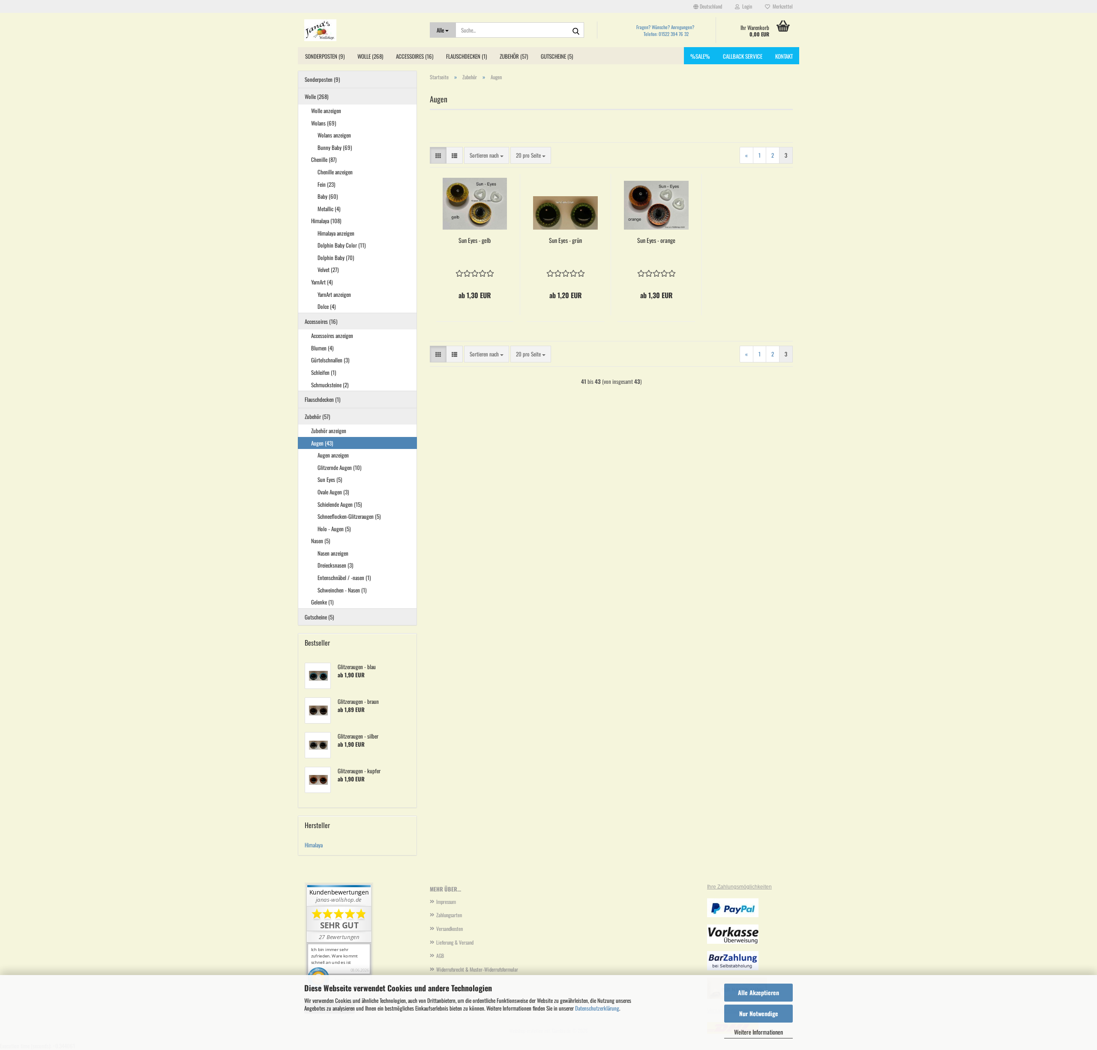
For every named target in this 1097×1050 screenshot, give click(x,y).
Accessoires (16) (414, 56)
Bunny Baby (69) (335, 147)
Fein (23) (326, 184)
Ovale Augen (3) (333, 492)
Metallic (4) (329, 208)
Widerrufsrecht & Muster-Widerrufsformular (477, 969)
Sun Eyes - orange (656, 240)
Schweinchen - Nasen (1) (342, 590)
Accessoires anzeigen (332, 335)
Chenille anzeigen (335, 172)
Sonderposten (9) (325, 56)
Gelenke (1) (322, 602)
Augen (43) (322, 443)
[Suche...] (576, 30)
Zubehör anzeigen (328, 430)
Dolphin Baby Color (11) (342, 245)
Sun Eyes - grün (565, 240)
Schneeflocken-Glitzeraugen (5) (349, 516)
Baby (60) (328, 196)
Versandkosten (449, 928)
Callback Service (742, 56)
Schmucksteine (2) (329, 384)
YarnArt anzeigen (334, 294)
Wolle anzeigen (326, 110)
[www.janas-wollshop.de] (360, 30)
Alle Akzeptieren (758, 992)
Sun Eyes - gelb (475, 240)
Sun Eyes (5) (330, 479)
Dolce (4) (327, 306)
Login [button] (746, 6)
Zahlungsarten (449, 914)
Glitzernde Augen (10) (339, 467)
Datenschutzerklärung (597, 1008)
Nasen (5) (320, 540)
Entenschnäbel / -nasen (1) (344, 577)
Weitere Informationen (758, 1031)
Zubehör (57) (514, 56)
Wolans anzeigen (334, 135)
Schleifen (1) (323, 372)
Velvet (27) (328, 269)
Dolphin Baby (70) (336, 257)
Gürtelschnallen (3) (330, 360)
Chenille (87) (323, 159)
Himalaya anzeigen (336, 233)
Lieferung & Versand (455, 942)
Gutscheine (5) (557, 56)
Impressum (446, 901)
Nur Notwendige (758, 1013)
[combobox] (486, 155)
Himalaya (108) (326, 220)
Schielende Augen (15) (340, 504)
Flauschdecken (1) (466, 56)
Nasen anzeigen (333, 553)
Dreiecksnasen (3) (335, 565)
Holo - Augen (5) (334, 528)
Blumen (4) (322, 348)
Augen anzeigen (333, 455)
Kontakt (784, 56)
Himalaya (314, 845)
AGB (440, 955)
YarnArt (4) (322, 282)
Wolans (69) (323, 123)
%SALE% (700, 56)
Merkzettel (781, 6)
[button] (707, 6)
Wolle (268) (370, 56)
